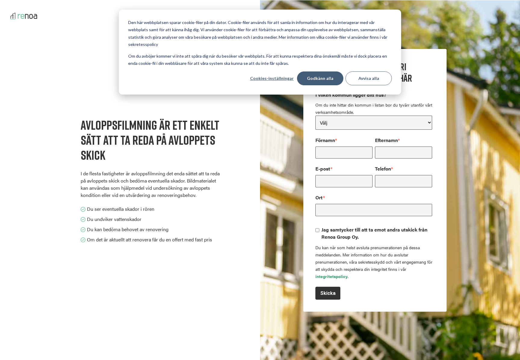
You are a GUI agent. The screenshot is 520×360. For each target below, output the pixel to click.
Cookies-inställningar (272, 78)
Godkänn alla (320, 78)
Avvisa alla (368, 78)
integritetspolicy (331, 276)
